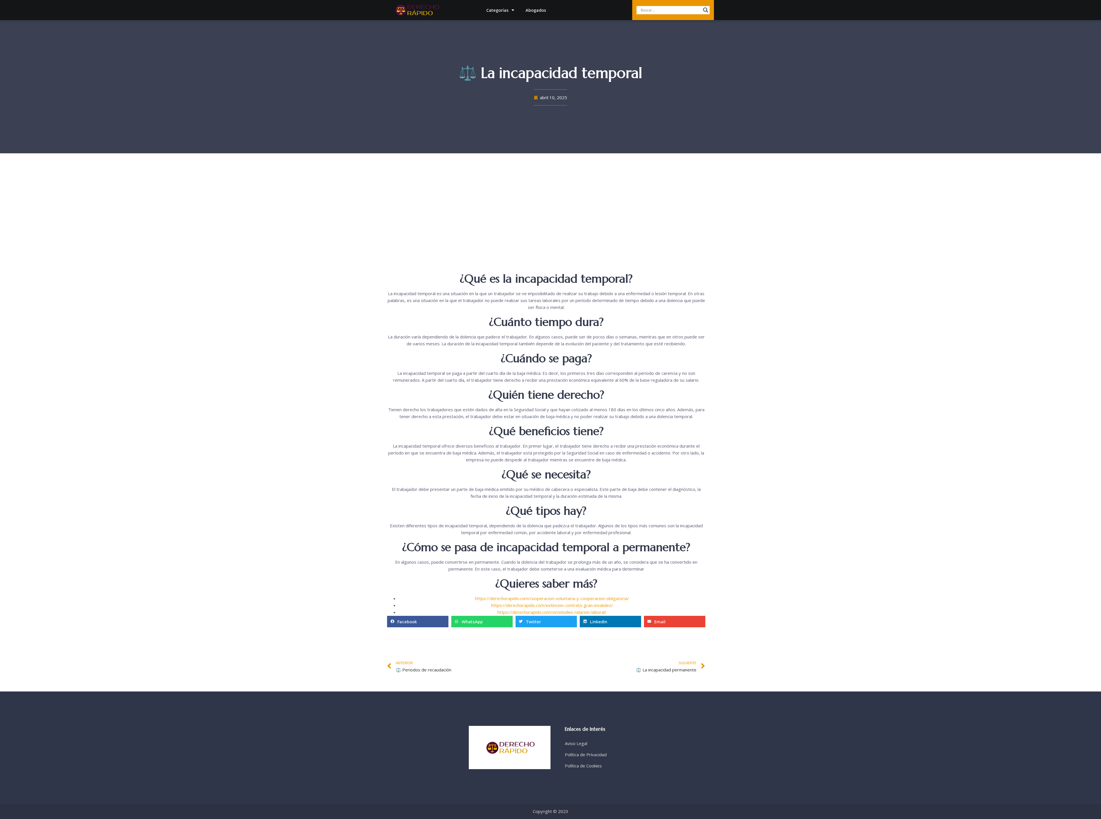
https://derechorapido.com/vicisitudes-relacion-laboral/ (551, 612)
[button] (417, 621)
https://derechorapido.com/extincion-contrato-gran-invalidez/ (552, 605)
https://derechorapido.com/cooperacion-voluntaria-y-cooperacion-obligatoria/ (552, 598)
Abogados (536, 10)
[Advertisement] (546, 227)
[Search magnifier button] (706, 10)
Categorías (497, 10)
